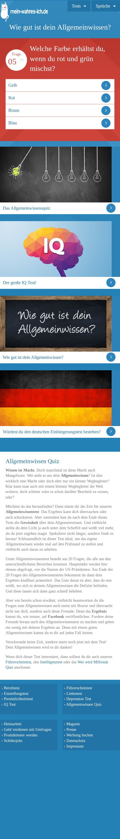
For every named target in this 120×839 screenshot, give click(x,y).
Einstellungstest (16, 693)
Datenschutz (75, 740)
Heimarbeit (12, 724)
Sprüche (103, 6)
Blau (12, 122)
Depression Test (78, 699)
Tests (76, 6)
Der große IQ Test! (19, 282)
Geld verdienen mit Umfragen (27, 729)
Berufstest (12, 688)
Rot (11, 97)
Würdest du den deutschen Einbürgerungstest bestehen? (52, 431)
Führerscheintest (18, 662)
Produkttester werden (20, 735)
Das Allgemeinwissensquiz (26, 208)
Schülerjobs (13, 740)
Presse (71, 729)
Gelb (12, 85)
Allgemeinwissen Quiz (84, 704)
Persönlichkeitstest (18, 699)
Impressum (75, 746)
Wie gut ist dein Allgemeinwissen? (33, 357)
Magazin (73, 724)
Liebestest (74, 693)
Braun (13, 110)
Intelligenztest (51, 662)
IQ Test (10, 704)
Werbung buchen (79, 735)
